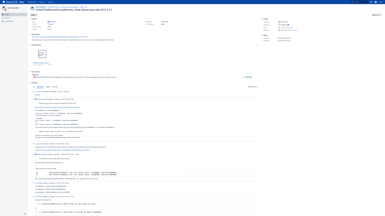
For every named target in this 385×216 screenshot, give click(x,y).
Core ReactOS (13, 8)
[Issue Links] (30, 71)
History (48, 87)
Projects (42, 2)
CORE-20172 (40, 77)
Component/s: (36, 27)
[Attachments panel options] (257, 45)
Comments (40, 87)
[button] (371, 2)
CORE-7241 (83, 7)
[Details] (30, 19)
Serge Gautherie (42, 99)
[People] (262, 19)
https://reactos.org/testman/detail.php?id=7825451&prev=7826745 (57, 107)
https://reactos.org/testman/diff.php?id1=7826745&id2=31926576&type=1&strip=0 (62, 150)
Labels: (34, 29)
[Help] (375, 2)
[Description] (30, 34)
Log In (381, 2)
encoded (40, 144)
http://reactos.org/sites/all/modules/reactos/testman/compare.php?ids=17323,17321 (60, 37)
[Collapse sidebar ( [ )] (25, 214)
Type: (34, 21)
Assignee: (266, 22)
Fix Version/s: (149, 24)
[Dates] (262, 35)
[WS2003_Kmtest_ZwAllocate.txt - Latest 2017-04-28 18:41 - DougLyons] (42, 54)
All (34, 87)
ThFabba (40, 197)
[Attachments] (30, 45)
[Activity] (30, 83)
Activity (55, 87)
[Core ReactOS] (4, 8)
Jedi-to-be (40, 91)
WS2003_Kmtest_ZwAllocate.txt (42, 63)
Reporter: (266, 25)
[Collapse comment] (33, 91)
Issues (50, 2)
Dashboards (32, 2)
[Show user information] (288, 25)
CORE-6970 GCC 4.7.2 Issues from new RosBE (62, 7)
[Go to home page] (13, 2)
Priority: (34, 24)
